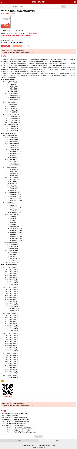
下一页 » (13, 381)
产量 (53, 63)
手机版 (34, 2)
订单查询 (17, 46)
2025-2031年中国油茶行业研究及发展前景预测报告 (27, 73)
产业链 (10, 133)
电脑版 (57, 440)
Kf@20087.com (9, 40)
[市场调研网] (75, 2)
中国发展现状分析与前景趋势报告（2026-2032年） (15, 419)
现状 (52, 67)
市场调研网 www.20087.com (37, 447)
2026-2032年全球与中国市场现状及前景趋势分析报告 (15, 421)
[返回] (1, 2)
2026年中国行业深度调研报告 (10, 415)
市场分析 (16, 205)
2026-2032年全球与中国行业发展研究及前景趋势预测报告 (19, 432)
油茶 (32, 61)
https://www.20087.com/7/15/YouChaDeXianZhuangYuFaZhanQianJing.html (17, 52)
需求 (17, 212)
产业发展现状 (13, 82)
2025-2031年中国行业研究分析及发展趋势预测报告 (15, 413)
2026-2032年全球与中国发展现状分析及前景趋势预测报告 (18, 428)
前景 (23, 67)
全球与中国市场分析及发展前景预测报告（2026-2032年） (18, 426)
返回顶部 (38, 437)
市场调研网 (41, 2)
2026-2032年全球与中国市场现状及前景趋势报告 (14, 417)
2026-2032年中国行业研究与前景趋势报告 (14, 424)
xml (44, 447)
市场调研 (6, 73)
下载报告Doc (30, 46)
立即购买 (5, 46)
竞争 (13, 71)
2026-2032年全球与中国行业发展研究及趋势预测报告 (16, 430)
